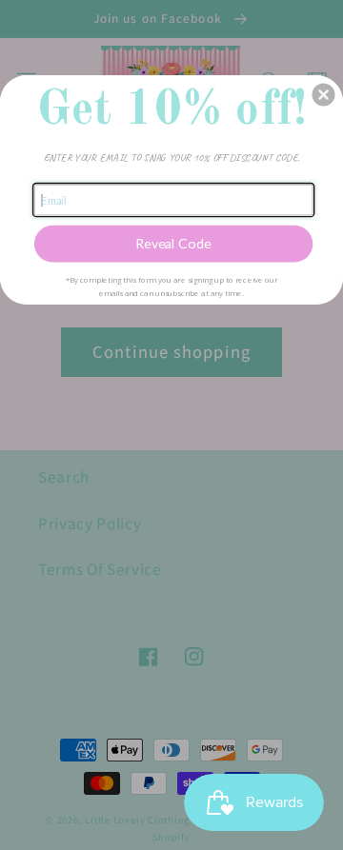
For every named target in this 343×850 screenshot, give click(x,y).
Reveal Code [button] (173, 244)
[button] (324, 95)
